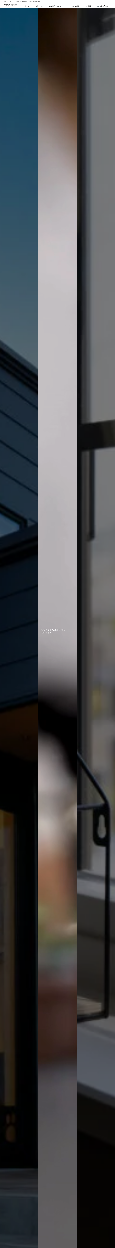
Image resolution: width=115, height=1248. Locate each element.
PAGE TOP (110, 1209)
